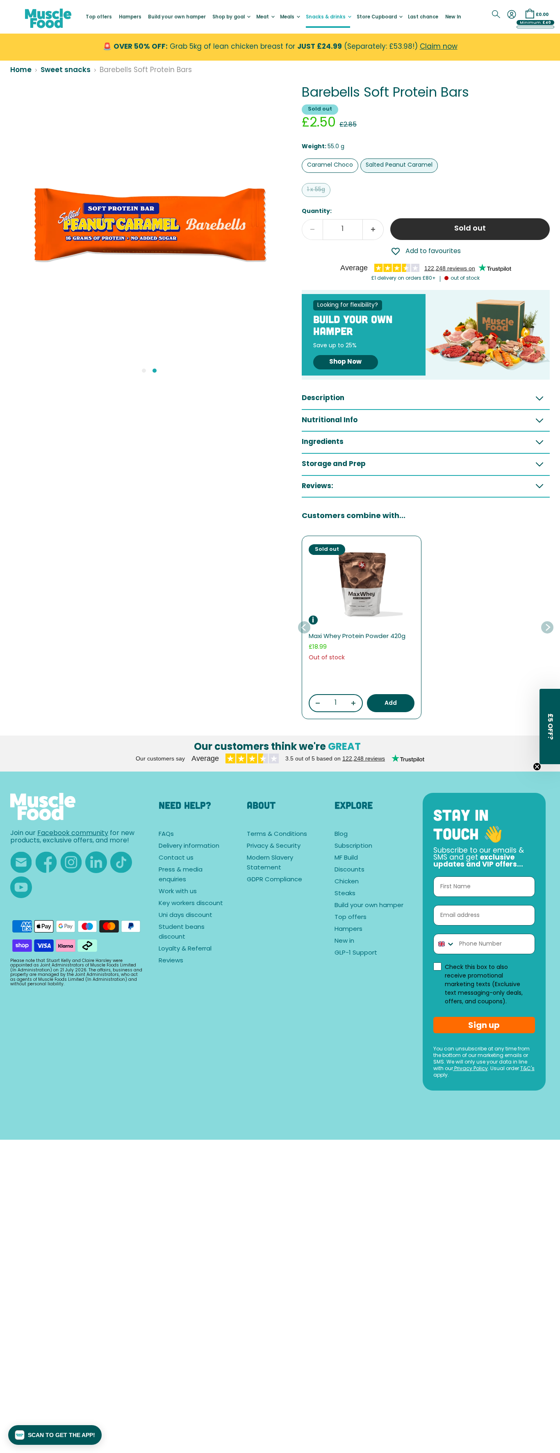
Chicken (347, 882)
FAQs (166, 834)
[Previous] (304, 627)
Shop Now (345, 362)
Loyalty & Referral (185, 949)
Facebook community (72, 833)
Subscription (353, 846)
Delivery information (189, 846)
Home (21, 70)
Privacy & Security (273, 846)
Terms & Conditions (277, 834)
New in (344, 941)
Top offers (99, 17)
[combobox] (444, 944)
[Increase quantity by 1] (373, 229)
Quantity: (317, 211)
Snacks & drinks (326, 17)
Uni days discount (185, 915)
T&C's (527, 1068)
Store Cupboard (377, 17)
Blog (341, 834)
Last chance (423, 17)
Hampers (130, 17)
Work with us (178, 892)
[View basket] (529, 13)
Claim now (439, 46)
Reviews (171, 961)
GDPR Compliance (274, 880)
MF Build (346, 858)
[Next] (547, 627)
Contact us (176, 858)
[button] (55, 1435)
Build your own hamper (177, 17)
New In (453, 17)
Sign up (484, 1025)
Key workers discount (191, 904)
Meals (288, 17)
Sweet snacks (66, 70)
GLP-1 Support (356, 953)
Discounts (349, 870)
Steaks (345, 894)
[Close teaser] (537, 767)
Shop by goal (229, 17)
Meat (263, 17)
